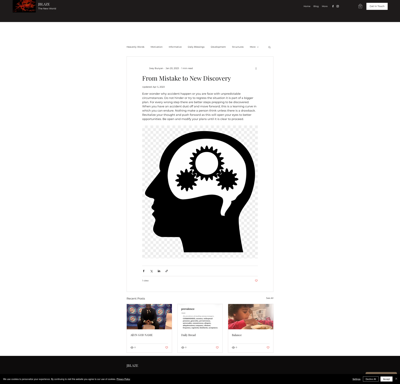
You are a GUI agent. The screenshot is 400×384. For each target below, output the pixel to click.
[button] (360, 6)
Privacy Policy (123, 379)
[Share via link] (166, 270)
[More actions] (256, 68)
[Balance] (250, 316)
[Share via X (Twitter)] (151, 270)
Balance (237, 335)
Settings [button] (356, 379)
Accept (386, 379)
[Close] (396, 379)
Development (218, 46)
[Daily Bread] (200, 316)
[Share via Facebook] (143, 270)
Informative (175, 46)
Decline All (371, 379)
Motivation (156, 46)
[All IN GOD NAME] (149, 316)
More (252, 46)
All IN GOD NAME (141, 335)
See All (269, 298)
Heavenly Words (135, 46)
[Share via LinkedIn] (159, 270)
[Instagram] (337, 6)
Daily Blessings (196, 46)
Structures (238, 46)
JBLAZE (44, 4)
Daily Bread (188, 335)
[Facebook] (333, 6)
